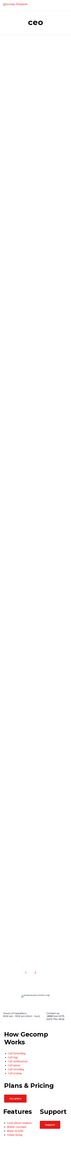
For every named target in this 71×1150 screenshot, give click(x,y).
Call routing (15, 1073)
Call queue (14, 1065)
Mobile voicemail (16, 1126)
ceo (35, 22)
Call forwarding (16, 1053)
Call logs (13, 1057)
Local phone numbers (19, 1122)
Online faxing (14, 1134)
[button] (15, 1099)
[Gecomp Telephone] (15, 5)
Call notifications (18, 1061)
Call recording (16, 1069)
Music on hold (15, 1130)
